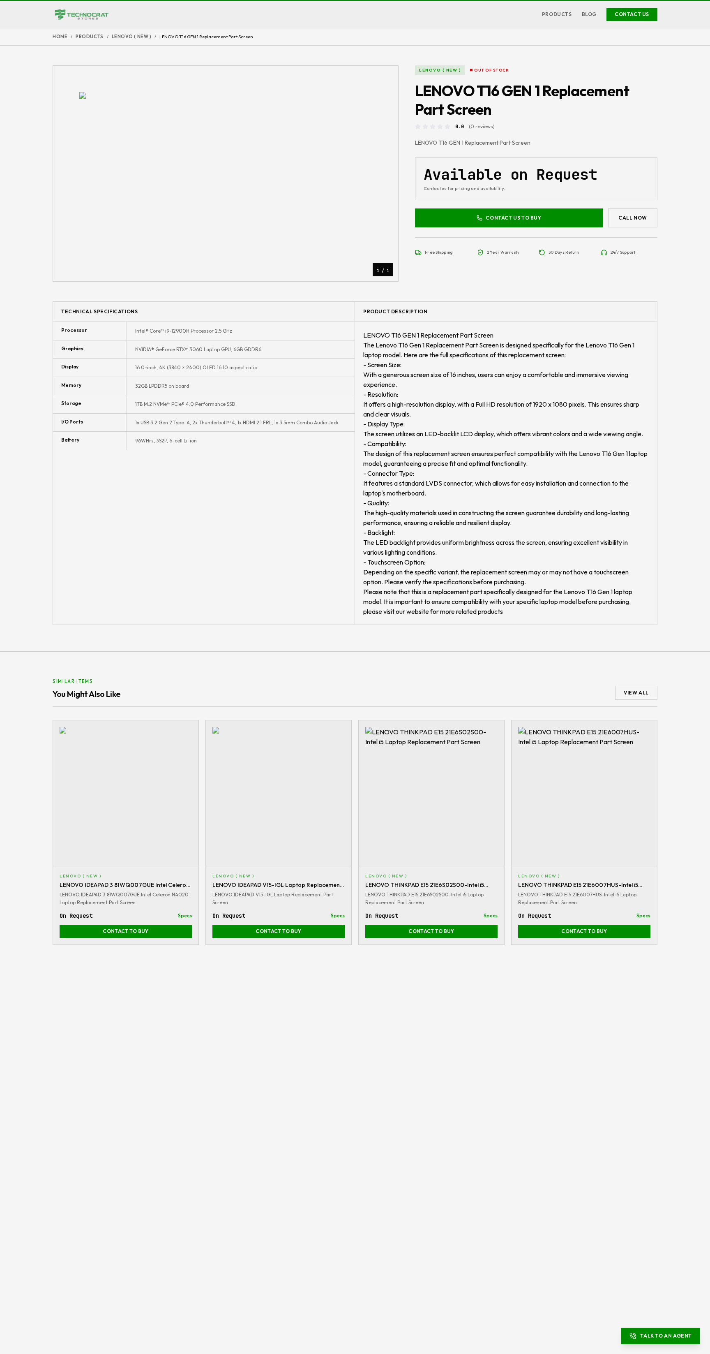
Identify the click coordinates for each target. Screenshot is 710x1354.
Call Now (632, 218)
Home (60, 36)
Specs (185, 915)
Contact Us (632, 14)
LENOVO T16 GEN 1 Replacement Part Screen (428, 335)
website (417, 611)
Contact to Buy (125, 931)
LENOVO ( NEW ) (132, 36)
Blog (589, 14)
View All (636, 693)
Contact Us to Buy (513, 218)
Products (557, 14)
